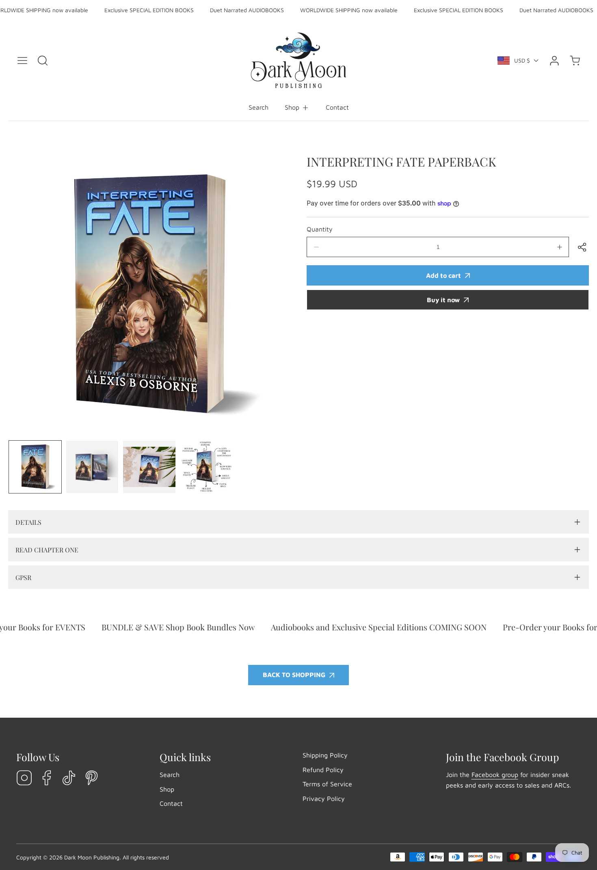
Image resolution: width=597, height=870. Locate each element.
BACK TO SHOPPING (294, 674)
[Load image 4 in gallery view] (206, 466)
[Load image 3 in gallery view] (149, 466)
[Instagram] (24, 778)
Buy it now (443, 299)
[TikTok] (69, 778)
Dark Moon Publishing (91, 857)
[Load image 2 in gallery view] (92, 466)
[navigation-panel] (22, 60)
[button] (297, 107)
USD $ (522, 60)
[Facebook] (47, 778)
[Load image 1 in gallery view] (35, 466)
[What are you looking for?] (43, 60)
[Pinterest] (91, 778)
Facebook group (495, 774)
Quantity (320, 229)
